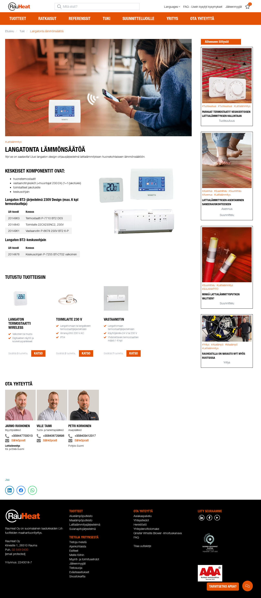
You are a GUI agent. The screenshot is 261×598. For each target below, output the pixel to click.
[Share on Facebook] (10, 56)
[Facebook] (209, 517)
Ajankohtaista (77, 546)
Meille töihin (76, 555)
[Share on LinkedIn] (10, 44)
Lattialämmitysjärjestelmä (84, 524)
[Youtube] (217, 517)
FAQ (136, 537)
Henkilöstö (140, 524)
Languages (171, 6)
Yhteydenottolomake (146, 528)
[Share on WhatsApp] (10, 68)
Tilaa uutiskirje (142, 546)
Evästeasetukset (79, 572)
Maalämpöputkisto (80, 520)
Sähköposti (18, 440)
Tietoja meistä (77, 542)
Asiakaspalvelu (143, 516)
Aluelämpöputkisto (81, 516)
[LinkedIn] (202, 517)
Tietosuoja (75, 567)
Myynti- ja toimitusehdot (84, 559)
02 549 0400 (20, 549)
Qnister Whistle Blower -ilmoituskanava (158, 533)
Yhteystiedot (141, 520)
